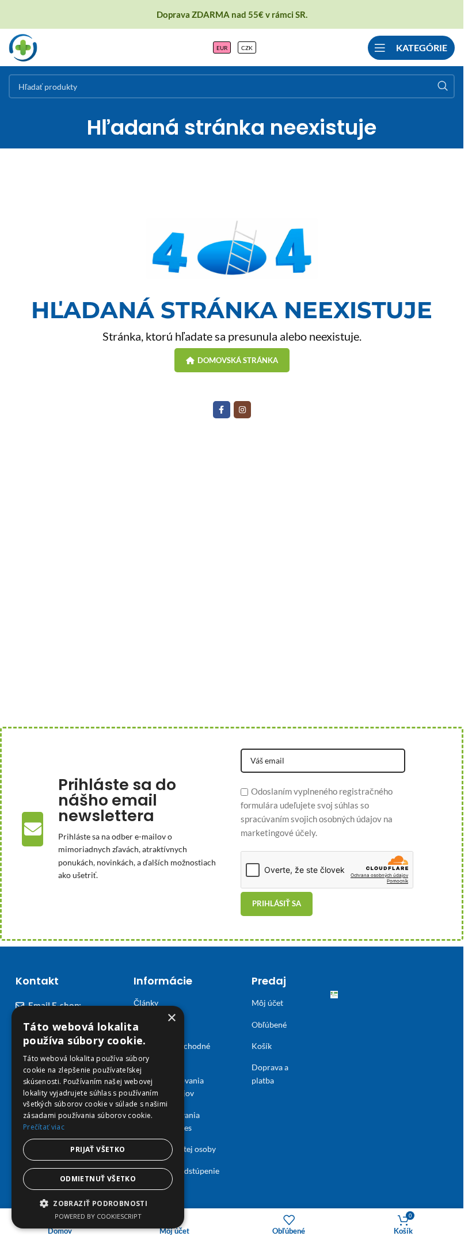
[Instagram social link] (242, 409)
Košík (262, 1046)
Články (146, 1003)
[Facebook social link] (221, 409)
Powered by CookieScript (98, 1216)
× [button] (171, 1018)
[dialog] (98, 1117)
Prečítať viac (43, 1127)
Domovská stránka (237, 360)
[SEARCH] (443, 86)
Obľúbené (269, 1024)
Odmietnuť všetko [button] (98, 1179)
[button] (98, 1203)
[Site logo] (23, 46)
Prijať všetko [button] (97, 1149)
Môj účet (267, 1003)
